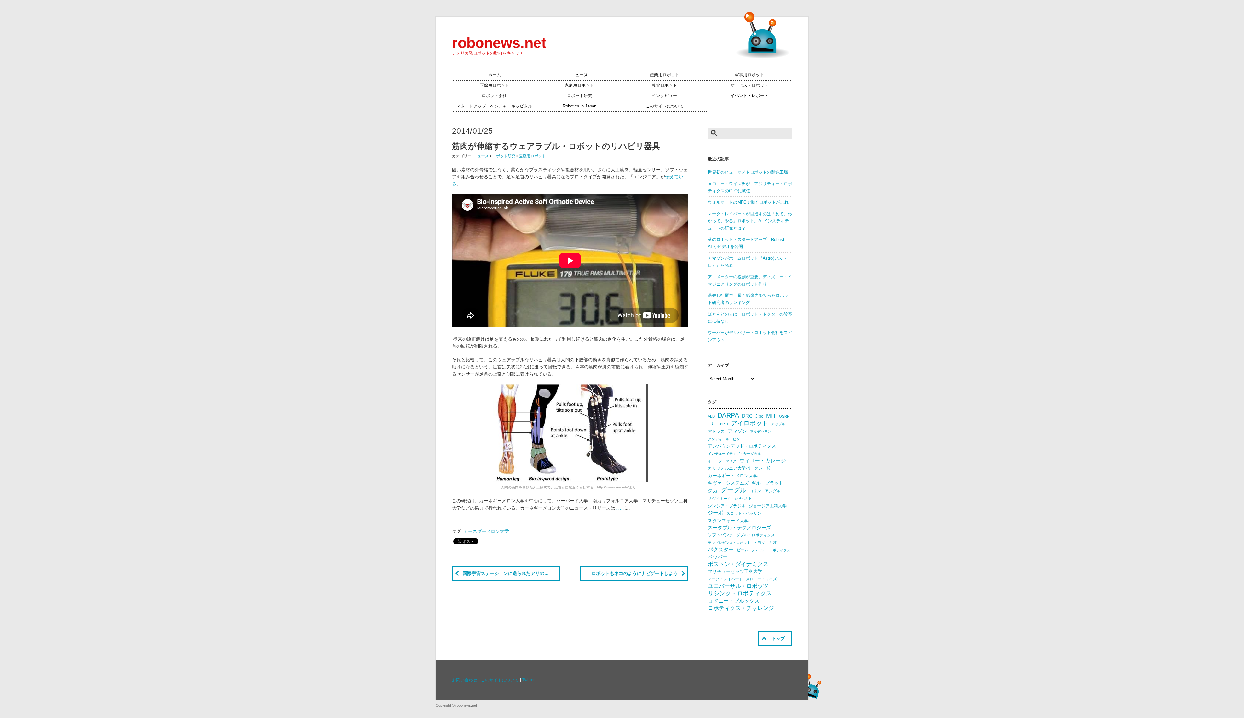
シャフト (743, 498)
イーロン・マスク (722, 461)
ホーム (494, 75)
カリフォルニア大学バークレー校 (739, 468)
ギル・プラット (767, 483)
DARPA (728, 415)
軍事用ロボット (749, 75)
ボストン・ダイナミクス (738, 564)
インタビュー (664, 96)
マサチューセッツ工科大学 (735, 571)
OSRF (784, 416)
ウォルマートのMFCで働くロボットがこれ (748, 202)
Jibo (759, 416)
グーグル (733, 490)
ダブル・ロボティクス (755, 535)
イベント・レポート (749, 96)
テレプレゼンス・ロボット (729, 542)
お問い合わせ (464, 680)
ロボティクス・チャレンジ (741, 608)
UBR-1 (723, 424)
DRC (747, 416)
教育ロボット (664, 85)
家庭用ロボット (579, 85)
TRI (711, 423)
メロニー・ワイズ (761, 579)
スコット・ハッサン (743, 513)
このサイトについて (665, 106)
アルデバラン (760, 431)
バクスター (721, 549)
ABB (711, 416)
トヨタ (759, 542)
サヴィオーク (719, 498)
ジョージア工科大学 (768, 505)
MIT (771, 415)
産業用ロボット (664, 75)
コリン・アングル (764, 491)
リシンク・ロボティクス (740, 593)
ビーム (742, 550)
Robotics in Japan (579, 106)
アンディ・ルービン (724, 439)
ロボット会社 (494, 96)
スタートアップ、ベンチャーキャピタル (494, 106)
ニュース (579, 75)
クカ (713, 490)
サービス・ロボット (749, 85)
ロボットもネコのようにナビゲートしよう (635, 573)
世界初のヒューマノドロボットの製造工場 (748, 172)
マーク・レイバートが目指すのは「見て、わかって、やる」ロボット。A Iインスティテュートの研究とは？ (750, 221)
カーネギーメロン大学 (486, 531)
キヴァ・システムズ (728, 483)
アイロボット (749, 423)
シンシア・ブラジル (727, 505)
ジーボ (715, 513)
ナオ (772, 542)
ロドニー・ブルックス (734, 601)
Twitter (528, 680)
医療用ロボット (494, 85)
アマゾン (737, 431)
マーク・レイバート (725, 579)
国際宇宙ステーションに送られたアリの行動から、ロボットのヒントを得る (511, 573)
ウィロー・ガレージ (762, 460)
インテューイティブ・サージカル (734, 453)
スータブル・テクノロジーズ (739, 527)
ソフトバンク (720, 535)
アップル (778, 424)
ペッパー (717, 557)
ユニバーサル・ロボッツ (738, 586)
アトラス (716, 431)
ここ (619, 507)
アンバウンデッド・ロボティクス (742, 446)
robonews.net (499, 43)
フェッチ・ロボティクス (770, 550)
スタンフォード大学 (728, 520)
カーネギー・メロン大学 (733, 475)
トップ (778, 638)
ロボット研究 (579, 96)
